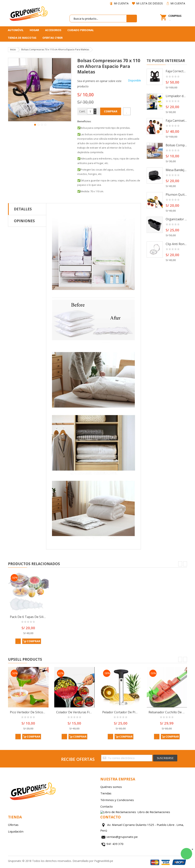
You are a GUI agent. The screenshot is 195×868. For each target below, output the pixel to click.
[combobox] (98, 18)
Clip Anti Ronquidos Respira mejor (176, 244)
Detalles (23, 209)
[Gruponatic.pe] (28, 13)
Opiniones (24, 220)
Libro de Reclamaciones (153, 812)
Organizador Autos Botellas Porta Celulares (176, 219)
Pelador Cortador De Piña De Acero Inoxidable (135, 712)
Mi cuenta (121, 3)
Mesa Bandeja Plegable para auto (176, 170)
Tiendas (105, 793)
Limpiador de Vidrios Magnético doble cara (176, 96)
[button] (34, 124)
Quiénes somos (111, 787)
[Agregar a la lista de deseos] (127, 111)
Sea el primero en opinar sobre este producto (99, 83)
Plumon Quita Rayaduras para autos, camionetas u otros (176, 194)
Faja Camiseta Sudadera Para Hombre (176, 120)
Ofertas (13, 825)
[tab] (27, 209)
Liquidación (15, 831)
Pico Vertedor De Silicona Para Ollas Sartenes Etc (45, 712)
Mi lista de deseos (149, 3)
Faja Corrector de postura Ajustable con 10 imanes (176, 71)
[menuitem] (17, 30)
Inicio (13, 49)
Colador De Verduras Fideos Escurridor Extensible (92, 712)
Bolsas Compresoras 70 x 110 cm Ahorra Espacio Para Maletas (176, 145)
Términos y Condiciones (117, 800)
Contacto (106, 806)
